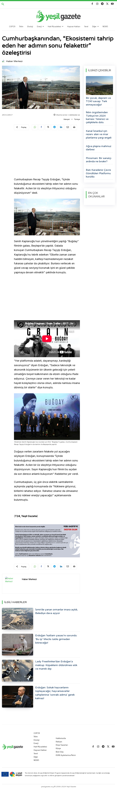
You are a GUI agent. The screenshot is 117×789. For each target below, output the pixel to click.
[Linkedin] (61, 127)
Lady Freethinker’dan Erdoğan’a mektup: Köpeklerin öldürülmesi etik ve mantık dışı (56, 665)
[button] (3, 4)
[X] (107, 4)
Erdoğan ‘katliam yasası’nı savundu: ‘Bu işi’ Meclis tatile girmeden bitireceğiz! (56, 639)
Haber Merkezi (14, 61)
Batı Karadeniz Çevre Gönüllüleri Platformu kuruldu (98, 173)
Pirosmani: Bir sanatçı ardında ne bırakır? (98, 160)
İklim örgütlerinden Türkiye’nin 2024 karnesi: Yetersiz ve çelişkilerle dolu (97, 117)
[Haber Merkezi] (4, 61)
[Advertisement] (47, 154)
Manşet (67, 119)
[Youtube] (112, 4)
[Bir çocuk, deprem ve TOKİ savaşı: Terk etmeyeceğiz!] (99, 85)
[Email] (67, 127)
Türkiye (77, 119)
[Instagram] (97, 4)
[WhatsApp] (35, 127)
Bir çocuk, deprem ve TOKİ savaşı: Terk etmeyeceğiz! (98, 101)
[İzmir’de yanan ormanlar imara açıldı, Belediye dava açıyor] (17, 619)
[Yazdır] (74, 127)
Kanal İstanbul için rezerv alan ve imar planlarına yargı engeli (98, 134)
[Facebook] (92, 4)
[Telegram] (102, 4)
